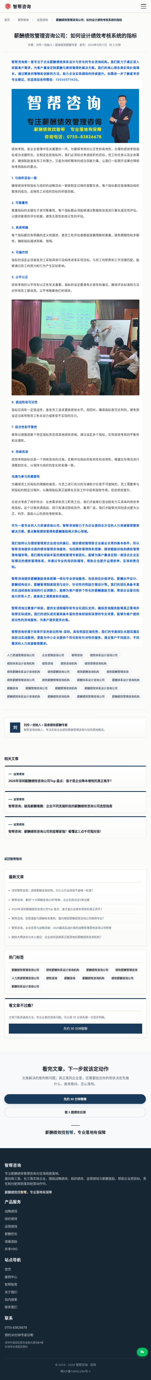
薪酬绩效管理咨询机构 (126, 696)
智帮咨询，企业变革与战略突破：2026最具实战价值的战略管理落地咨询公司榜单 (61, 928)
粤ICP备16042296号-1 (75, 1371)
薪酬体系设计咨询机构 (126, 680)
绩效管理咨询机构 (96, 663)
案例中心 (11, 1277)
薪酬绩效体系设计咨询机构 (23, 696)
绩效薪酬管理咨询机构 (56, 680)
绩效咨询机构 (69, 663)
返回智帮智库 (13, 859)
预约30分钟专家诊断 (19, 1335)
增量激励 (11, 1241)
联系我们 (11, 1307)
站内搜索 (11, 1299)
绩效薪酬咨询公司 (59, 671)
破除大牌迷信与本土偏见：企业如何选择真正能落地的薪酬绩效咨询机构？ (57, 937)
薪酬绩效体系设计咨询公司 (101, 688)
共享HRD (11, 1249)
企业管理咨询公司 (53, 655)
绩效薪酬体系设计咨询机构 (23, 671)
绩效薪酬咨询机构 (88, 671)
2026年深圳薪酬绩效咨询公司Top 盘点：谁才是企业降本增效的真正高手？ (57, 909)
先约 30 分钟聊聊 (75, 1028)
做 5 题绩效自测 (75, 1112)
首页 (7, 20)
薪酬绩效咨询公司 (97, 970)
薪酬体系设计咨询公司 (91, 680)
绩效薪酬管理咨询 (118, 671)
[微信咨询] (142, 1352)
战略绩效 (11, 1211)
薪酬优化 (11, 1234)
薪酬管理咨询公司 (37, 688)
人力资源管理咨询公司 (21, 655)
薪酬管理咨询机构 (66, 688)
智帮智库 (23, 20)
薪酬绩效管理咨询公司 (91, 696)
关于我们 (11, 1292)
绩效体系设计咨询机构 (21, 663)
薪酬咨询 (12, 688)
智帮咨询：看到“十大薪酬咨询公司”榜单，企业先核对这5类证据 (50, 900)
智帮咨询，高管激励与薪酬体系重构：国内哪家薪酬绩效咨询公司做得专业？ (58, 918)
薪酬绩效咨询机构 (59, 696)
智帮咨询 (77, 655)
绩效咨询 (47, 663)
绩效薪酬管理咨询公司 (21, 680)
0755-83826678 (16, 1327)
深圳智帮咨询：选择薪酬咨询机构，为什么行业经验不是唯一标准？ (53, 890)
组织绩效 (11, 1219)
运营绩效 (42, 20)
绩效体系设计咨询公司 (104, 655)
